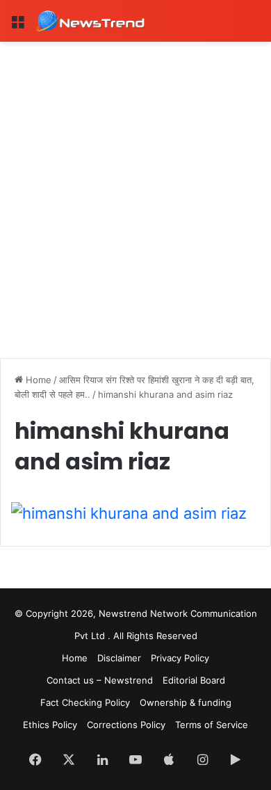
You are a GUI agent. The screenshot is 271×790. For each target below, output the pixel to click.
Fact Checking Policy (85, 702)
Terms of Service (211, 724)
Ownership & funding (185, 702)
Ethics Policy (50, 724)
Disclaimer (119, 657)
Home (37, 379)
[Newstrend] (90, 21)
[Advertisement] (135, 184)
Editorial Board (194, 680)
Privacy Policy (180, 657)
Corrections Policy (126, 724)
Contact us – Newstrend (100, 680)
